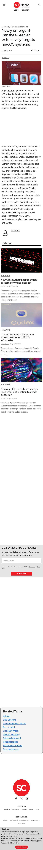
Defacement (9, 727)
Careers (31, 809)
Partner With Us (21, 823)
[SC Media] (21, 4)
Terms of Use (32, 566)
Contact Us (24, 809)
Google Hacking (10, 742)
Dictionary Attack (11, 731)
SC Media (6, 809)
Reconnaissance (11, 749)
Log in (16, 10)
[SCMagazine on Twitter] (21, 798)
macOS (11, 90)
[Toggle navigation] (4, 4)
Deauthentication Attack (14, 723)
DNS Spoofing (9, 719)
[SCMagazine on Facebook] (16, 798)
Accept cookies (21, 847)
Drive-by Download (12, 738)
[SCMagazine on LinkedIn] (26, 798)
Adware (6, 716)
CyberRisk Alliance (15, 809)
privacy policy (36, 841)
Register (25, 10)
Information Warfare (12, 745)
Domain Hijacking (11, 734)
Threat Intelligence (19, 26)
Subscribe (21, 574)
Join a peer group (34, 820)
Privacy (37, 809)
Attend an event (24, 820)
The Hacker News (17, 108)
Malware (5, 26)
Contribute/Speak (14, 820)
